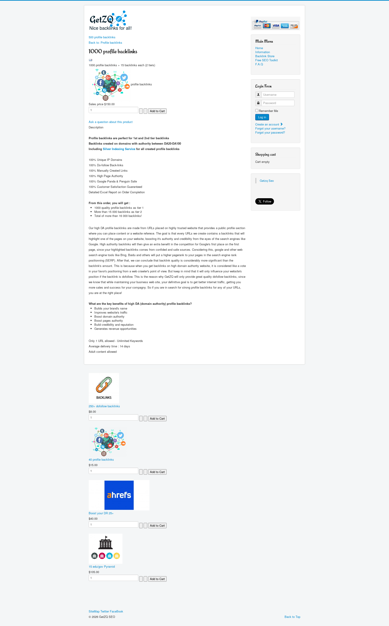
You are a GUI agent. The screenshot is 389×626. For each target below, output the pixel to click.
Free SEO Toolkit (266, 60)
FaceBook (116, 611)
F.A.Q (259, 64)
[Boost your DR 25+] (119, 495)
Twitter (104, 611)
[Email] (90, 59)
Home (259, 48)
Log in (262, 117)
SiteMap (94, 611)
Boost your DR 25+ (101, 513)
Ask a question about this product (111, 122)
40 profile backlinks (101, 459)
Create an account (267, 124)
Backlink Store (264, 56)
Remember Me (268, 111)
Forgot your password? (270, 132)
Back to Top (292, 617)
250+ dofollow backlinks (104, 406)
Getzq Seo (267, 180)
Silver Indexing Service (119, 149)
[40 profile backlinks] (108, 441)
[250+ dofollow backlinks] (104, 388)
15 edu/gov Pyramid (102, 566)
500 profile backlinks (102, 37)
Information (262, 52)
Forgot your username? (270, 128)
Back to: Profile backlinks (105, 42)
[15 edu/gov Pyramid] (105, 548)
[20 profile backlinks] (110, 84)
